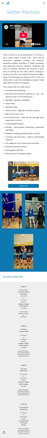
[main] (23, 12)
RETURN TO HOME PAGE (13, 277)
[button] (2, 3)
